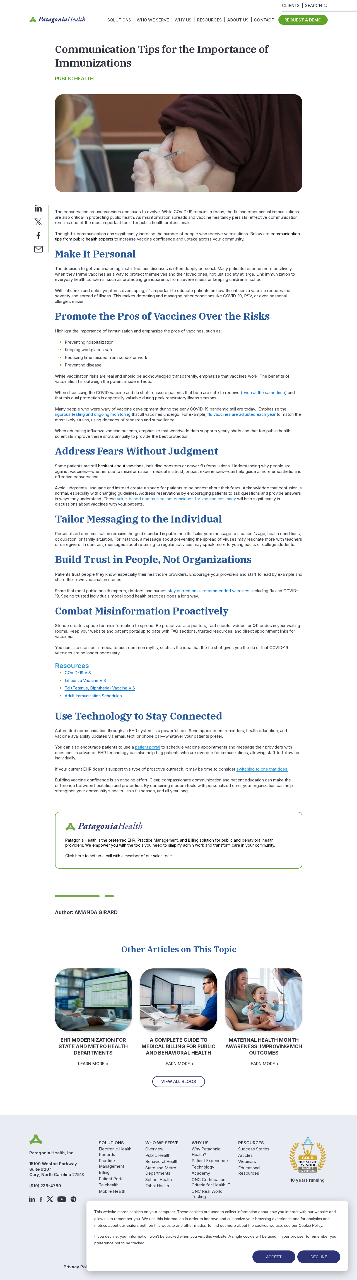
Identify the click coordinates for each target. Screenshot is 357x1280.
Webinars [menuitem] (247, 1161)
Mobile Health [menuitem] (112, 1191)
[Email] (38, 248)
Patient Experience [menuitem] (210, 1160)
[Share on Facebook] (38, 235)
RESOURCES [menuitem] (209, 20)
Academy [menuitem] (201, 1173)
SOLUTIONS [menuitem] (119, 20)
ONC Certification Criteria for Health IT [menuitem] (211, 1182)
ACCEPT (274, 1257)
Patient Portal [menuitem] (111, 1178)
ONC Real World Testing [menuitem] (207, 1194)
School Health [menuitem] (158, 1179)
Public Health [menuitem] (157, 1155)
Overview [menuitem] (154, 1149)
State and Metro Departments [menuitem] (160, 1170)
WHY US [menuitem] (183, 20)
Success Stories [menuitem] (253, 1149)
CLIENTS (291, 5)
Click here (74, 855)
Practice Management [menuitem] (111, 1163)
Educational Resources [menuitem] (249, 1170)
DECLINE (318, 1257)
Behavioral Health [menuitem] (161, 1161)
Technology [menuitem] (203, 1167)
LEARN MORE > (93, 1063)
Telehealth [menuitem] (109, 1184)
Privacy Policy (78, 1266)
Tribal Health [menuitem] (157, 1185)
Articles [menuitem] (245, 1155)
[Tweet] (38, 221)
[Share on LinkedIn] (38, 207)
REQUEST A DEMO (303, 20)
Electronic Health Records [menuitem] (115, 1151)
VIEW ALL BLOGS (178, 1081)
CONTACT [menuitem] (264, 20)
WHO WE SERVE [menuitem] (153, 20)
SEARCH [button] (313, 5)
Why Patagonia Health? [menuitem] (206, 1151)
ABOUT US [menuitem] (238, 20)
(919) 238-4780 (45, 1185)
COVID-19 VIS (78, 672)
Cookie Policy (310, 1225)
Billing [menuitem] (104, 1172)
